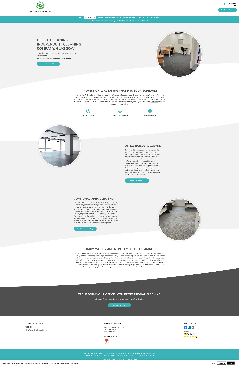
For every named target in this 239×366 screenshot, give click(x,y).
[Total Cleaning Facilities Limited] (106, 342)
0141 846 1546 (31, 327)
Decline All (221, 363)
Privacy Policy (74, 363)
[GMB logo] (192, 327)
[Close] (237, 363)
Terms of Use (106, 359)
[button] (227, 10)
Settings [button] (213, 363)
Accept (231, 363)
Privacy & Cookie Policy (119, 359)
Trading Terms (132, 359)
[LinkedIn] (189, 327)
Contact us (154, 102)
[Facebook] (185, 327)
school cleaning (89, 256)
